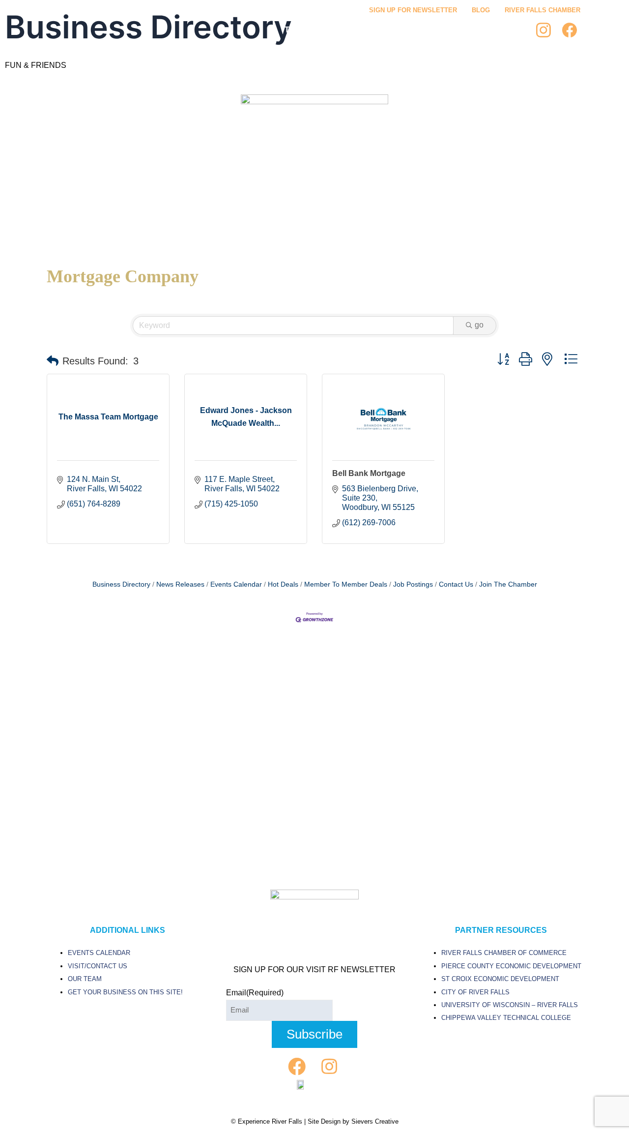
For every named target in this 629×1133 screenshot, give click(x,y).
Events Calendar (236, 584)
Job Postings (413, 584)
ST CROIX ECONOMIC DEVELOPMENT (500, 979)
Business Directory (121, 584)
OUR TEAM (85, 979)
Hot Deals (283, 584)
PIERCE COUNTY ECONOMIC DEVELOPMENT (511, 966)
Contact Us (456, 584)
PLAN (515, 30)
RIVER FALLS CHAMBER (542, 10)
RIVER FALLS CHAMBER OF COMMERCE (504, 952)
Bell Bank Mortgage (368, 473)
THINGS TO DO (313, 30)
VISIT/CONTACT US (97, 966)
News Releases (180, 584)
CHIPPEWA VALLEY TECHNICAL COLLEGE (506, 1017)
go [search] (479, 325)
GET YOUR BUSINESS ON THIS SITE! (125, 992)
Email (255, 992)
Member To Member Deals (345, 584)
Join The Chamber (508, 584)
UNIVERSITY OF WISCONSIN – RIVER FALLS (509, 1005)
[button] (52, 361)
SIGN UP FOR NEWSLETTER (413, 10)
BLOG (481, 10)
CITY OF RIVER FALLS (475, 992)
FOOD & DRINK (382, 30)
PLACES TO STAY (458, 30)
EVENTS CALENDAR (99, 952)
